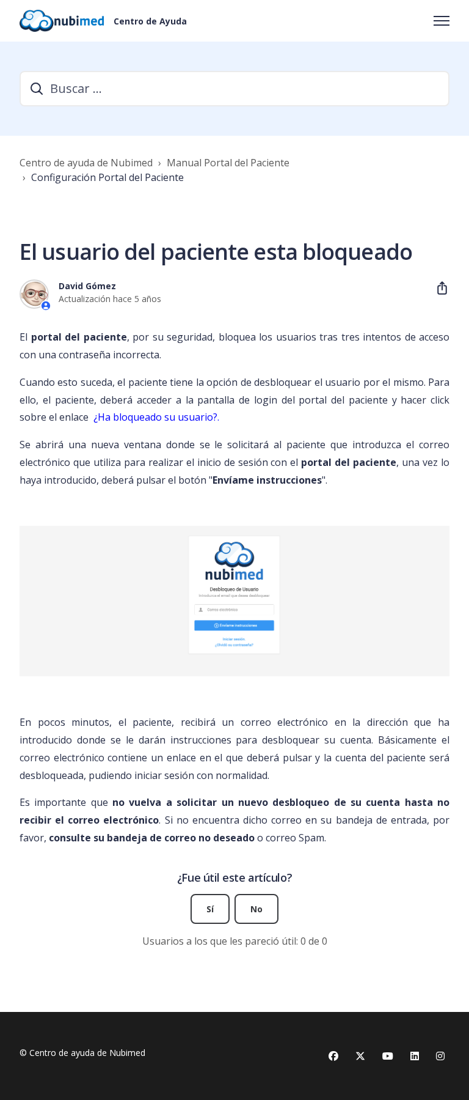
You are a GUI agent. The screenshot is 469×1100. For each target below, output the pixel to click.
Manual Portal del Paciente (228, 162)
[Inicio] (62, 21)
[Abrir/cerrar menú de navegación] (441, 20)
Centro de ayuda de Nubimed (86, 162)
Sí (210, 909)
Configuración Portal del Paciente (107, 177)
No (256, 909)
